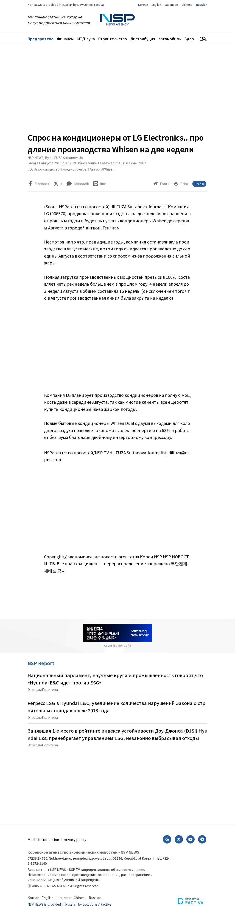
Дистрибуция (142, 38)
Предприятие (40, 38)
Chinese (187, 4)
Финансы (65, 38)
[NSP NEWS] (117, 20)
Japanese (171, 4)
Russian (201, 4)
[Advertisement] (117, 88)
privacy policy (75, 839)
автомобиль (170, 38)
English (156, 4)
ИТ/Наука (86, 38)
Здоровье (193, 38)
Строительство (112, 38)
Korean (143, 4)
